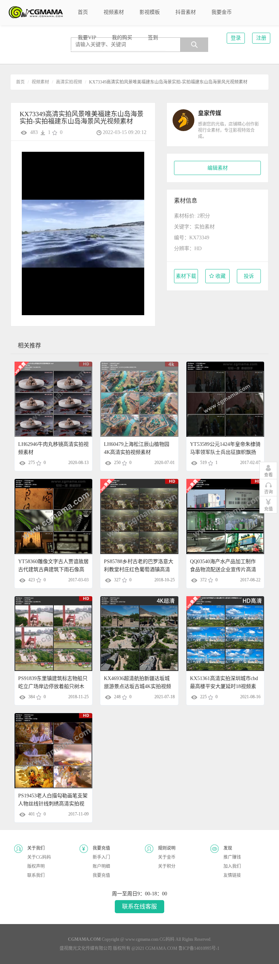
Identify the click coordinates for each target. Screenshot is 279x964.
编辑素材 (217, 168)
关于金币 (166, 857)
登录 (236, 38)
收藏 (220, 276)
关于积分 (166, 866)
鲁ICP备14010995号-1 (198, 948)
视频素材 (40, 82)
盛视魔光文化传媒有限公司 (86, 948)
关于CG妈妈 (39, 857)
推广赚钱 (232, 857)
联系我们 (36, 875)
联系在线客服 (139, 906)
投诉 (249, 276)
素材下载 (186, 276)
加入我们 (232, 866)
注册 (261, 38)
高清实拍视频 (69, 82)
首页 (20, 82)
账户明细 (101, 866)
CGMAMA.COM (161, 948)
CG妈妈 (166, 939)
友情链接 (232, 875)
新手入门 (101, 857)
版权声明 (36, 866)
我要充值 (101, 875)
